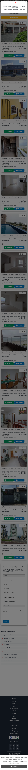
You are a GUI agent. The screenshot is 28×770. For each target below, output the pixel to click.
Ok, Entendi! (14, 766)
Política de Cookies (14, 763)
